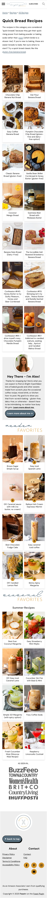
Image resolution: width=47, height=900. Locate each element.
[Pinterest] (34, 865)
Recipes (13, 12)
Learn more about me (18, 413)
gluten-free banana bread (14, 51)
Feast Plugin (38, 893)
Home (5, 12)
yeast (20, 37)
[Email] (34, 871)
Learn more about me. (23, 407)
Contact (27, 854)
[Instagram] (41, 865)
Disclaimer (7, 857)
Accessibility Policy (11, 865)
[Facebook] (26, 865)
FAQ (25, 857)
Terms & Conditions (11, 861)
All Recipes (23, 12)
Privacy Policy (8, 854)
